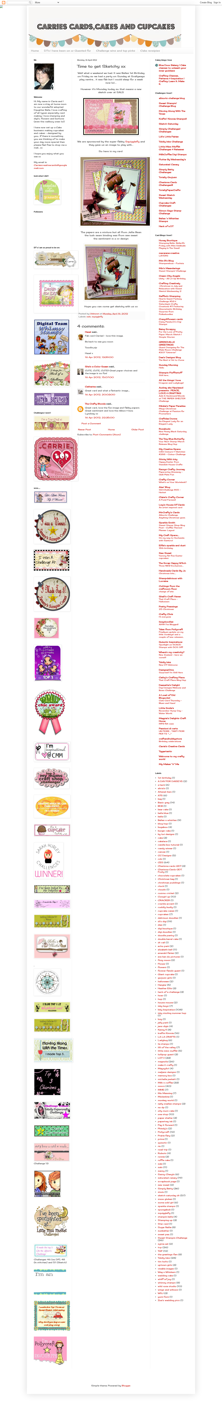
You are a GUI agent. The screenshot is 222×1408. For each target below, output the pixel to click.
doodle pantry (166, 935)
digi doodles (165, 932)
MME (161, 1089)
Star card (163, 1224)
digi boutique (165, 928)
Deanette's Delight (169, 685)
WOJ (160, 1293)
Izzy (160, 1019)
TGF (160, 1251)
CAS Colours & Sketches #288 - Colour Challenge (172, 453)
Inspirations (170, 642)
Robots (162, 1153)
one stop (163, 1114)
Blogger (126, 1385)
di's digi (162, 921)
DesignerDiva (166, 670)
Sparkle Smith (167, 522)
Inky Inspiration (166, 1009)
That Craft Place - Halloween (168, 600)
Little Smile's (166, 708)
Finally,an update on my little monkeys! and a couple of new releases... (171, 634)
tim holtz (163, 1261)
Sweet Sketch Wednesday (167, 196)
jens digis (163, 1026)
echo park (163, 946)
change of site (166, 591)
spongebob (164, 1209)
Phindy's (163, 1128)
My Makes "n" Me (169, 764)
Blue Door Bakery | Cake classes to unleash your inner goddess (172, 68)
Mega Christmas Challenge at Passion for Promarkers (171, 411)
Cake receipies (150, 50)
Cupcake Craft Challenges (167, 204)
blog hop (163, 823)
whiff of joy (164, 1279)
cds (160, 859)
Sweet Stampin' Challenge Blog (168, 104)
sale (160, 1163)
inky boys (163, 1006)
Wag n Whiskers (167, 1272)
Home (35, 50)
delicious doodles (168, 918)
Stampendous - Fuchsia (171, 263)
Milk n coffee (165, 1082)
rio (159, 1146)
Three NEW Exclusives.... (171, 566)
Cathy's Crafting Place (172, 677)
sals (89, 316)
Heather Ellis (165, 988)
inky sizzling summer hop (172, 1013)
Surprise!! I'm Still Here (171, 672)
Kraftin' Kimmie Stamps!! (173, 118)
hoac (160, 995)
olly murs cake (166, 1111)
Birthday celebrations (170, 741)
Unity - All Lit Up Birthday (172, 278)
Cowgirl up (164, 896)
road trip (163, 1149)
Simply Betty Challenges (166, 171)
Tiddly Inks (165, 662)
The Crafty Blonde (95, 403)
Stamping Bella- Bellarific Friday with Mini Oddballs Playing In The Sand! (172, 245)
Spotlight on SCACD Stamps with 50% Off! (171, 645)
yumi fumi (163, 1297)
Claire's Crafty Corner (171, 497)
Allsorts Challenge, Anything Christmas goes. (172, 516)
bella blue (163, 813)
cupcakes (163, 914)
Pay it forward (166, 1125)
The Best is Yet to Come (171, 360)
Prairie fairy (164, 1135)
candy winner (165, 848)
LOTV (161, 1058)
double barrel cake (168, 939)
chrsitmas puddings (169, 882)
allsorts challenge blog (172, 98)
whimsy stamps (167, 1282)
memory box (165, 1075)
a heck (161, 785)
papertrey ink (165, 1121)
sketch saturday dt (169, 1195)
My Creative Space (170, 449)
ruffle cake (164, 1160)
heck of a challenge (169, 992)
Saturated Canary (169, 164)
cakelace (162, 841)
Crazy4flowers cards (171, 319)
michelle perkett (167, 1079)
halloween (163, 981)
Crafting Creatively (169, 283)
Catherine (90, 386)
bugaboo (163, 827)
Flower (161, 963)
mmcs (161, 1086)
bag (160, 799)
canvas (162, 852)
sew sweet (163, 1185)
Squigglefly (132, 141)
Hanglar (162, 985)
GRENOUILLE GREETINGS (167, 343)
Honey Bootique (168, 240)
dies (160, 925)
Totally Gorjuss (168, 177)
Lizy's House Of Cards (172, 504)
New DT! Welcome (168, 665)
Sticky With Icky (168, 459)
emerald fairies (166, 953)
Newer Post (84, 429)
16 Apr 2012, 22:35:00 (99, 417)
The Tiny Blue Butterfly (171, 439)
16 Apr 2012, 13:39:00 (99, 357)
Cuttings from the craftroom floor (169, 587)
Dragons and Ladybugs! (171, 383)
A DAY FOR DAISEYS (170, 781)
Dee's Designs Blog (170, 357)
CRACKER (164, 900)
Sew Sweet (165, 553)
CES (160, 862)
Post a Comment (91, 423)
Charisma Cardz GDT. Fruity (170, 870)
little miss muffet (168, 1051)
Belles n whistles (167, 820)
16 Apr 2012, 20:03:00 (100, 394)
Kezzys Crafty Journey (172, 469)
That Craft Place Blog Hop (172, 680)
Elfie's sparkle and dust (172, 545)
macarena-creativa (169, 253)
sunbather (163, 1230)
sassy (161, 1171)
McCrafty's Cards (169, 512)
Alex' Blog (164, 487)
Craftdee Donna (168, 418)
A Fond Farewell (167, 500)
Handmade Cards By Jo (172, 570)
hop (160, 999)
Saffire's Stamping (169, 296)
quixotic (162, 1142)
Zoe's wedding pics (169, 1300)
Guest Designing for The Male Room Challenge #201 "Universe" (171, 350)
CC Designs (165, 855)
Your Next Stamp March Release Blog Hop (171, 442)
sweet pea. (163, 1234)
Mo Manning (165, 1093)
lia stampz (163, 1044)
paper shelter (165, 1118)
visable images (166, 1268)
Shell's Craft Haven (170, 596)
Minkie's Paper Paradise (172, 406)
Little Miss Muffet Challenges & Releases (171, 148)
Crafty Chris (166, 614)
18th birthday (166, 548)
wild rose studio (167, 1286)
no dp (161, 1107)
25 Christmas (166, 609)
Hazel (88, 332)
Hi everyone (165, 617)
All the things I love (170, 380)
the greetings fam (168, 1254)
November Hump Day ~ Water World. (171, 712)
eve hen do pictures (169, 956)
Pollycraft (163, 1132)
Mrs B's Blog (166, 260)
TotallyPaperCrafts (170, 190)
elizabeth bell (165, 949)
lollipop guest (166, 1054)
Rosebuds (164, 429)
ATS (160, 795)
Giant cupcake (166, 974)
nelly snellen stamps (169, 1103)
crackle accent (166, 903)
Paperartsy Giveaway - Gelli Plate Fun (170, 473)
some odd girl (166, 1202)
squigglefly (97, 316)
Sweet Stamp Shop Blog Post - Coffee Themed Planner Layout (172, 528)
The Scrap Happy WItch (172, 563)
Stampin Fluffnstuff (170, 372)
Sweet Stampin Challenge (172, 1238)
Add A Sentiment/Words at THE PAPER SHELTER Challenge (172, 398)
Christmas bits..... (167, 573)
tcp (160, 1247)
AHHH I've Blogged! (168, 624)
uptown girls (165, 1265)
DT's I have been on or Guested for (67, 50)
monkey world (166, 1100)
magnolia (163, 1061)
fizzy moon (164, 960)
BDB (160, 806)
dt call (161, 942)
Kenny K (162, 1029)
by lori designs (166, 834)
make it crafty (165, 1065)
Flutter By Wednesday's (172, 159)
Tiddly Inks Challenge (171, 141)
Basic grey (163, 802)
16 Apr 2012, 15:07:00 (99, 377)
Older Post (137, 429)
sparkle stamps (166, 1206)
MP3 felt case (166, 724)
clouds (162, 889)
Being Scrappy (167, 329)
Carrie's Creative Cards (172, 746)
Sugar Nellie (164, 1227)
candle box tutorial (168, 844)
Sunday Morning (168, 365)
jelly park (163, 1022)
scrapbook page (167, 1181)
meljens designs (167, 1072)
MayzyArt (163, 1068)
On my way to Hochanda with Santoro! (171, 539)
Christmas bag (166, 879)
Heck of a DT (166, 226)
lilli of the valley (167, 1047)
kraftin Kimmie (166, 1033)
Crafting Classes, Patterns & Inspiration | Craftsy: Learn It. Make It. (171, 79)
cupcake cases (166, 911)
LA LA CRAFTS (167, 1036)
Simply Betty (165, 1188)
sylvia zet (163, 1244)
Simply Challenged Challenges (169, 130)
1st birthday (164, 777)
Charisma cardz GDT (169, 866)
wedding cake (165, 1275)
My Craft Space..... (169, 535)
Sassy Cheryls (166, 1174)
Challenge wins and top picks (115, 50)
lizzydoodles (166, 621)
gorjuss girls (165, 977)
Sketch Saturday (168, 123)
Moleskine (163, 1096)
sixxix (161, 1192)
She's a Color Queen (96, 366)
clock (161, 886)
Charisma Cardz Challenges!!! (168, 183)
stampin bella (165, 1216)
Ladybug (163, 1040)
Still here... (164, 375)
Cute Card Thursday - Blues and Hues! (170, 701)
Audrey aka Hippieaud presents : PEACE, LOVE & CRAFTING (171, 390)
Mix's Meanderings (169, 268)
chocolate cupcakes (169, 875)
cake (160, 838)
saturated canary (167, 1178)
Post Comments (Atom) (107, 434)
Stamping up (165, 1220)
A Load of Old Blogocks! (167, 696)
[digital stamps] (50, 1294)
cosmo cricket (166, 893)
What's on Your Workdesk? (173, 482)
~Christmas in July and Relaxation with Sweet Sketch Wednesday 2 (170, 288)
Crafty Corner (167, 479)
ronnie (161, 1156)
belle (160, 816)
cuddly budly (165, 907)
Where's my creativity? (172, 652)
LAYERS (163, 256)
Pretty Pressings (168, 606)
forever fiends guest (169, 970)
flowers (162, 967)
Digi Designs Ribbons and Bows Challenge (172, 689)
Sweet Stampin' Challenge (172, 271)
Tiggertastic (165, 751)
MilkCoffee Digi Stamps (173, 154)
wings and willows (168, 1289)
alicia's (161, 788)
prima (161, 1139)
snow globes (165, 1199)
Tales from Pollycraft (171, 629)
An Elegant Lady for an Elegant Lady (171, 422)
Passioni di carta (168, 728)
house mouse (165, 1002)
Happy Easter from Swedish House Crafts (170, 463)
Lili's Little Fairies (169, 136)
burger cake (164, 830)
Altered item (165, 792)
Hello (161, 367)
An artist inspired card (170, 507)
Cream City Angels (169, 276)
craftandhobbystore (170, 738)
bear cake (163, 809)
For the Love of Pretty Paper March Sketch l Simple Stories (170, 334)
